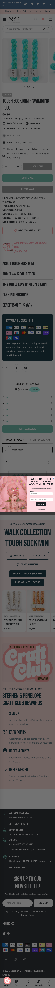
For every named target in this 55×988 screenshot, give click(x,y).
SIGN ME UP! (41, 504)
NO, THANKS (41, 509)
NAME (32, 491)
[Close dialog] (53, 477)
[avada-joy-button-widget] (7, 980)
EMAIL (32, 497)
